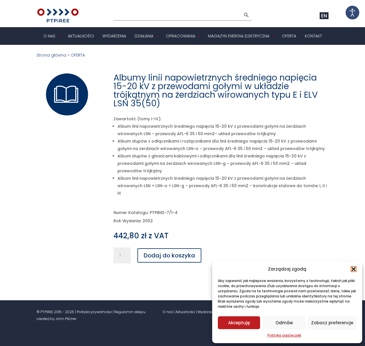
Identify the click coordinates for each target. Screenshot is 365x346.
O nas (168, 311)
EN (324, 15)
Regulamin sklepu (129, 311)
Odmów (284, 323)
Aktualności (185, 311)
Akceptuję (239, 323)
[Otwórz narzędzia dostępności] (352, 12)
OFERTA (78, 55)
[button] (353, 269)
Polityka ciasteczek (284, 335)
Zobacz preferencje (332, 323)
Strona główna (51, 55)
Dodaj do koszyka (169, 255)
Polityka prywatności (94, 311)
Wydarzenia (208, 311)
